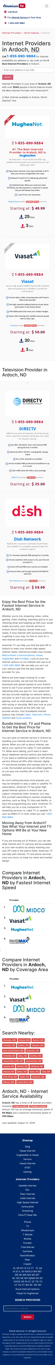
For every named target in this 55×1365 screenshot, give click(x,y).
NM (33, 1278)
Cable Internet (27, 1198)
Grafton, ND (35, 1056)
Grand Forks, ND (33, 1061)
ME (16, 1274)
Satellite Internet (27, 1185)
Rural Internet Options (27, 1289)
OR (22, 1281)
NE (22, 1278)
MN (25, 1274)
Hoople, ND (8, 1066)
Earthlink (27, 1251)
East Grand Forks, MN (13, 1050)
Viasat (27, 281)
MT (37, 1274)
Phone (47, 714)
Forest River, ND (24, 1082)
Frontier (27, 1242)
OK (18, 1281)
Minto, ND (22, 1071)
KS (26, 1271)
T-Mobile (27, 1234)
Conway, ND (9, 1045)
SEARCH (27, 1317)
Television (37, 714)
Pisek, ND (24, 1077)
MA (35, 1271)
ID (17, 1271)
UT (15, 1284)
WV (35, 1284)
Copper (27, 1263)
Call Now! (12, 12)
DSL (27, 1189)
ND (18, 1278)
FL (37, 1268)
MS (33, 1274)
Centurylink (27, 1206)
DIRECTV (27, 428)
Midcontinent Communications (18, 655)
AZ (21, 1268)
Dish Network (27, 539)
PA (26, 1281)
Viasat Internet (27, 1150)
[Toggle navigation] (47, 6)
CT (32, 1268)
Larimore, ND (37, 1066)
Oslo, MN (46, 1071)
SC (29, 1281)
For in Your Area (24, 17)
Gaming (27, 1171)
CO (28, 1268)
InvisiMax (24, 658)
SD (33, 1281)
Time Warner (28, 1247)
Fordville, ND (9, 1056)
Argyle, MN (24, 1040)
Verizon (27, 1159)
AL (14, 1268)
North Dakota (31, 32)
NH (26, 1278)
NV (37, 1278)
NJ (29, 1278)
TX (40, 1281)
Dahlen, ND (23, 1045)
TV (27, 1226)
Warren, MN (8, 1082)
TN (37, 1281)
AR (17, 1268)
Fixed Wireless (27, 1255)
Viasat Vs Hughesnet (27, 1293)
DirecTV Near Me (27, 1215)
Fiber (27, 1259)
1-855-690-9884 (16, 23)
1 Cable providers (20, 1106)
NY (41, 1278)
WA (27, 1284)
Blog (27, 1146)
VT (23, 1284)
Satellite (6, 717)
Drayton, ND (37, 1045)
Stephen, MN (38, 1077)
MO (29, 1274)
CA (25, 1268)
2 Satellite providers (38, 1106)
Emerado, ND (33, 1050)
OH (15, 1281)
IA (14, 1271)
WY (39, 1284)
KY (28, 1271)
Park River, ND (10, 1077)
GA (40, 1268)
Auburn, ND (38, 1040)
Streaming (27, 1210)
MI (20, 1274)
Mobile (27, 1238)
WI (31, 1284)
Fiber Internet (27, 1194)
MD (39, 1271)
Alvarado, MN (9, 1040)
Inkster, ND (22, 1066)
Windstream (27, 1230)
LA (31, 1271)
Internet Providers (11, 32)
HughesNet (27, 155)
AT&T (28, 1167)
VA (19, 1284)
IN (22, 1271)
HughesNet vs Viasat (27, 1155)
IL (20, 1271)
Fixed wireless (23, 717)
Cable (27, 714)
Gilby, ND (22, 1056)
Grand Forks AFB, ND (13, 1061)
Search (8, 77)
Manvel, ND (8, 1071)
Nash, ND (34, 1071)
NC (14, 1278)
